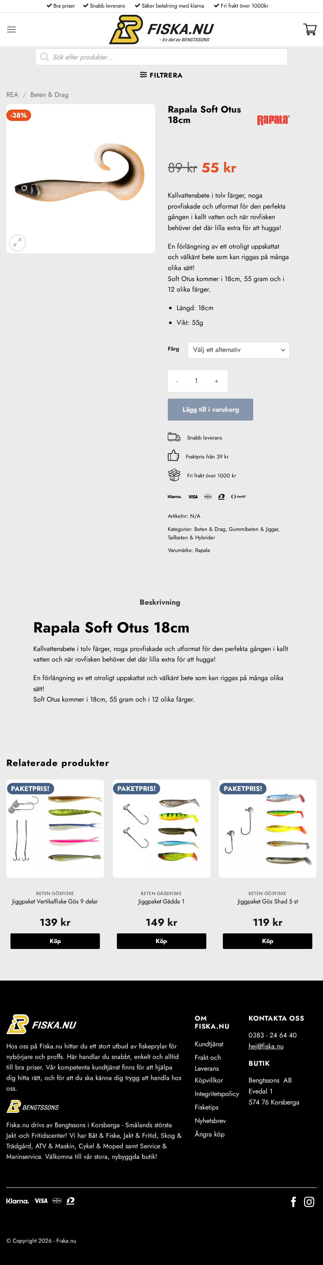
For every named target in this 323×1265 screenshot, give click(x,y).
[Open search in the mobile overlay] (161, 56)
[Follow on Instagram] (309, 1203)
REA (12, 94)
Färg (173, 349)
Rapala (202, 550)
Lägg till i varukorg (211, 409)
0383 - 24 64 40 (273, 1035)
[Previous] (6, 873)
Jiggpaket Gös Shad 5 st (268, 902)
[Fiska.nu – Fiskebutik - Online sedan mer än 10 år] (161, 29)
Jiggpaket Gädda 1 (161, 902)
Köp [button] (55, 941)
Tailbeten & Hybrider (191, 537)
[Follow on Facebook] (294, 1203)
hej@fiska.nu (266, 1046)
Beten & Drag (49, 94)
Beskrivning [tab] (160, 602)
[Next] (316, 873)
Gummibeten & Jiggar (253, 529)
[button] (11, 29)
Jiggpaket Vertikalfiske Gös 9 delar (55, 902)
